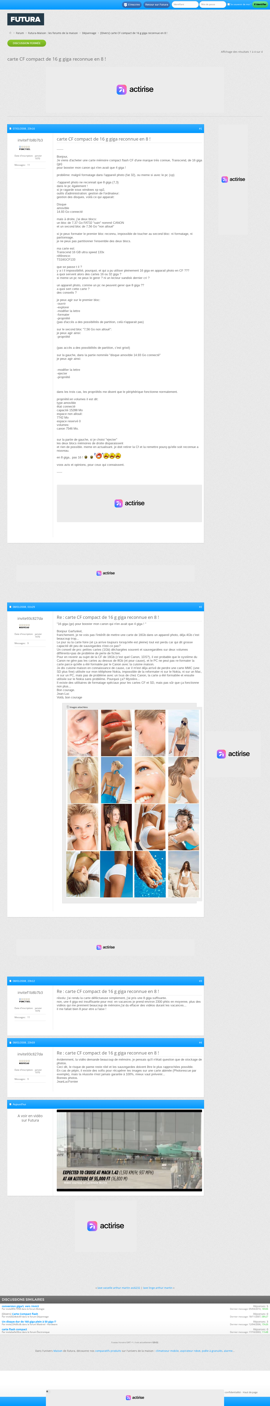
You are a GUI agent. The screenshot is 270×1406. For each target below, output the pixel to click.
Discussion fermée (27, 43)
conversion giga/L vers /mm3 (20, 1306)
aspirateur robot (190, 1351)
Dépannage (89, 33)
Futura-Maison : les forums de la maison (53, 33)
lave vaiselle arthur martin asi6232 (119, 1288)
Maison (57, 1351)
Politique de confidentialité (226, 1392)
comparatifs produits (108, 1351)
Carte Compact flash (25, 1314)
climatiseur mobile (167, 1351)
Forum (20, 33)
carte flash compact (14, 1329)
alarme (228, 1351)
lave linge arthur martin (157, 1288)
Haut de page (250, 1392)
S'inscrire (132, 5)
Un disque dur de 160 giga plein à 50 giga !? (29, 1321)
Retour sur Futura (156, 4)
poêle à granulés (212, 1351)
